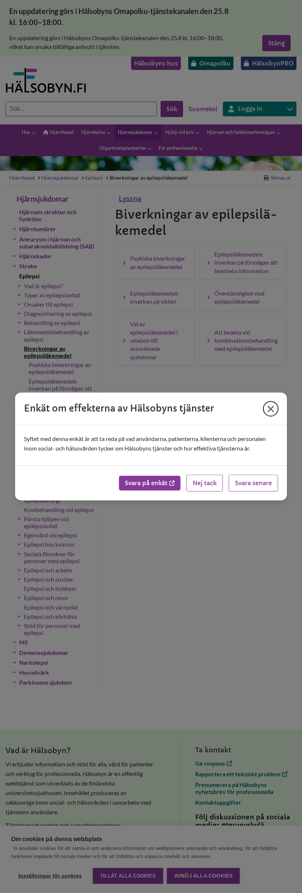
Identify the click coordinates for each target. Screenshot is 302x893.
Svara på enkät (146, 483)
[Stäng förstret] (270, 408)
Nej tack (205, 483)
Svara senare (253, 483)
